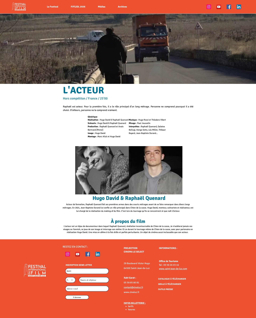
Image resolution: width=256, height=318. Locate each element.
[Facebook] (229, 7)
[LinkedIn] (239, 7)
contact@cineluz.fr (133, 287)
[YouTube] (219, 7)
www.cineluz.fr (131, 292)
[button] (128, 49)
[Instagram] (209, 7)
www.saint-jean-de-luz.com (173, 268)
